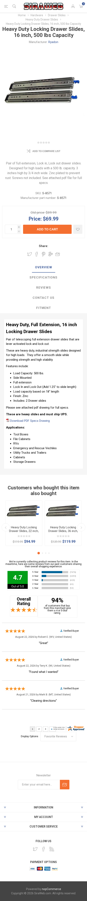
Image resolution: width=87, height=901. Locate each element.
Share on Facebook (36, 254)
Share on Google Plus (50, 254)
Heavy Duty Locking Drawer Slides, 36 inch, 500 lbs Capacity (63, 530)
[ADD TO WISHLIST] (77, 229)
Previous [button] (6, 527)
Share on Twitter (29, 254)
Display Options (29, 736)
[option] (24, 523)
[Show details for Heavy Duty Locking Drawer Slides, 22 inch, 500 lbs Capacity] (24, 511)
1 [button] (38, 553)
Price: (35, 219)
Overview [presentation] (43, 267)
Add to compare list (46, 151)
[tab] (43, 267)
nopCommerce (51, 889)
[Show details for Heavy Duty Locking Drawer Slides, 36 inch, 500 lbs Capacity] (63, 511)
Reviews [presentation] (43, 287)
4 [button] (49, 553)
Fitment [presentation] (43, 308)
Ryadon (53, 42)
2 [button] (42, 553)
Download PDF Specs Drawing (30, 421)
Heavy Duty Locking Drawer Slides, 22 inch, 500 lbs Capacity (24, 530)
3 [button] (45, 553)
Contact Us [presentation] (43, 298)
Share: (43, 246)
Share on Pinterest (43, 254)
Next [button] (81, 527)
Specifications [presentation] (43, 277)
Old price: (38, 212)
